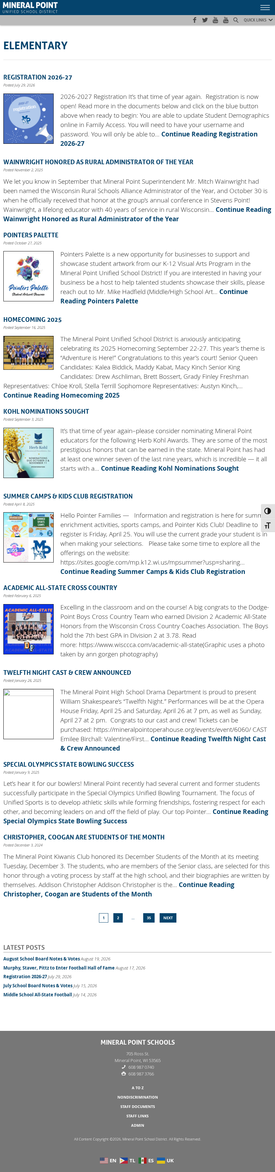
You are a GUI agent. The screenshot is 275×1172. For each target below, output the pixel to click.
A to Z (138, 1088)
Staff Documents (137, 1106)
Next (168, 918)
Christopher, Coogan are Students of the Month (84, 836)
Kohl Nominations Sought (46, 411)
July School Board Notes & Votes (37, 986)
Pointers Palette (30, 234)
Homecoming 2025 (32, 319)
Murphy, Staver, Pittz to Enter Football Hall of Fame (59, 968)
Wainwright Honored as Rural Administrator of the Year (98, 161)
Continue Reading (61, 395)
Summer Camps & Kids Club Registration (68, 495)
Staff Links (137, 1116)
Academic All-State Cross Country (60, 587)
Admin (137, 1125)
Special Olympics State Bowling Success (68, 764)
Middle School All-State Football (37, 995)
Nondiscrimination (137, 1097)
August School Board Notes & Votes (41, 959)
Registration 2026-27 (37, 76)
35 (149, 918)
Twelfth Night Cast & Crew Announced (67, 672)
